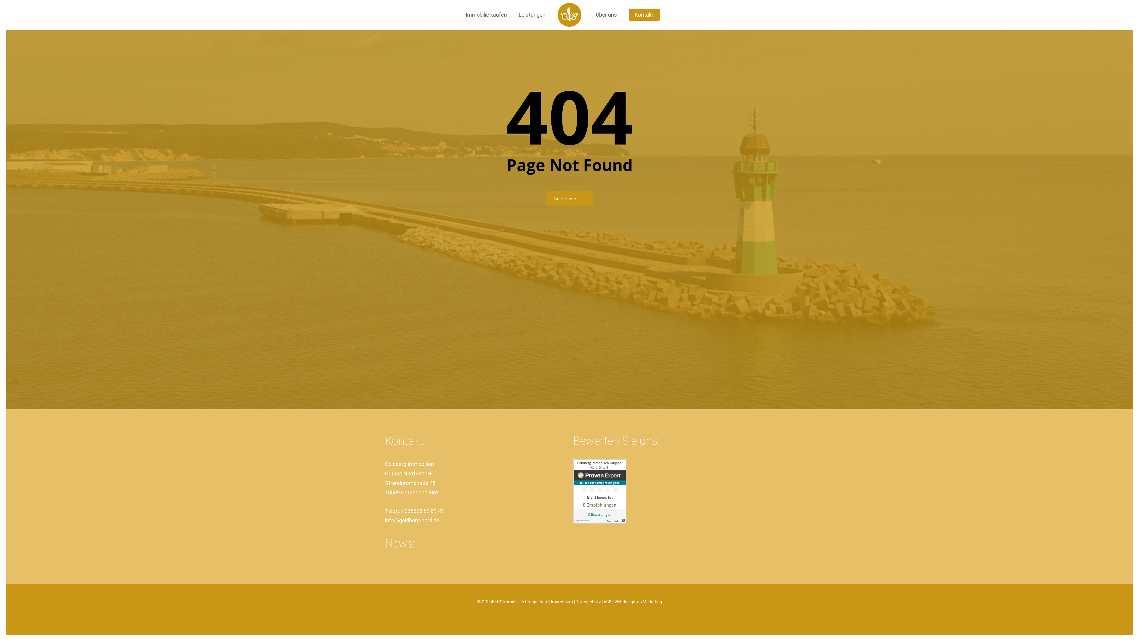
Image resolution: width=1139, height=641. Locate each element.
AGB (608, 601)
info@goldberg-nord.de (412, 520)
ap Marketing (649, 601)
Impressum (562, 601)
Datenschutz (588, 601)
